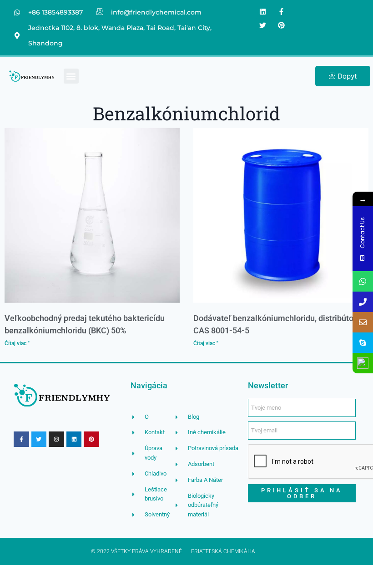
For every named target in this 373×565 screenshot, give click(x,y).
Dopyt (347, 76)
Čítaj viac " (17, 343)
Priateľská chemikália (223, 551)
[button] (71, 76)
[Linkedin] (263, 11)
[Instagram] (56, 439)
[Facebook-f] (281, 11)
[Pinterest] (281, 25)
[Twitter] (263, 25)
